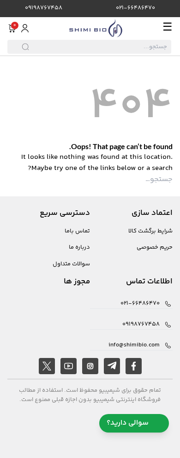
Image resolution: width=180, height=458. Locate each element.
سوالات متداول (71, 264)
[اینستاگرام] (90, 366)
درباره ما (79, 247)
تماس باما (77, 231)
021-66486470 (135, 8)
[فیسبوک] (134, 366)
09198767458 (43, 8)
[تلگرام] (112, 366)
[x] (47, 366)
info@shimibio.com (134, 345)
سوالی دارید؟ (128, 423)
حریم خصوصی (155, 247)
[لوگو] (96, 28)
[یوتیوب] (68, 366)
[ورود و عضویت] (25, 28)
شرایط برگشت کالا (150, 231)
